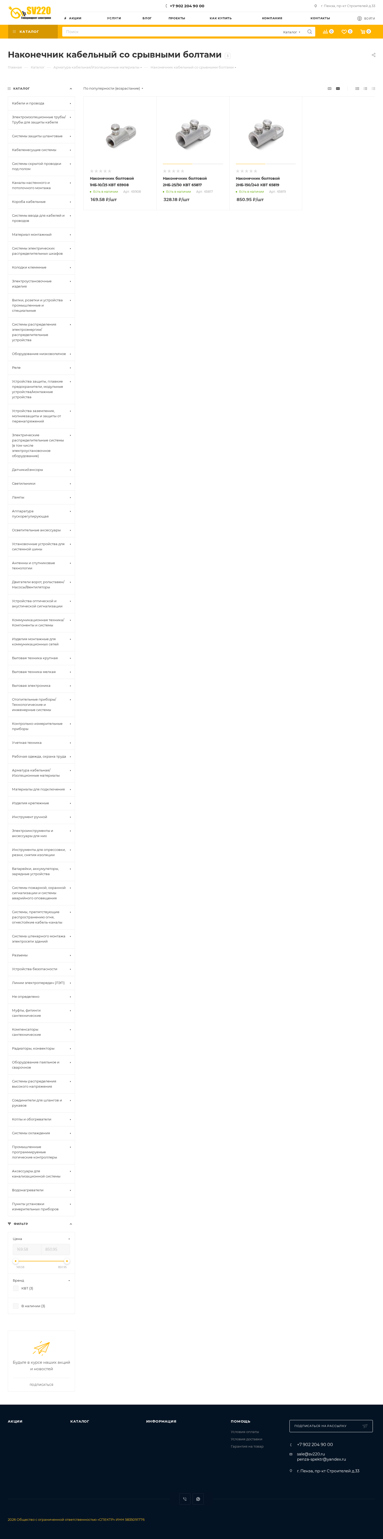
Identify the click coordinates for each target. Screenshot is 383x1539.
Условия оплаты (245, 1432)
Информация (161, 1421)
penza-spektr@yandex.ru (321, 1459)
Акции (15, 1421)
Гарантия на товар (247, 1446)
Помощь (240, 1421)
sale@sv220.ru (311, 1453)
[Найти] (309, 31)
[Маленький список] (329, 88)
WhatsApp (198, 1499)
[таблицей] (373, 88)
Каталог (79, 1421)
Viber (184, 1499)
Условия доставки (246, 1439)
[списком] (365, 88)
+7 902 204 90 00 (187, 5)
